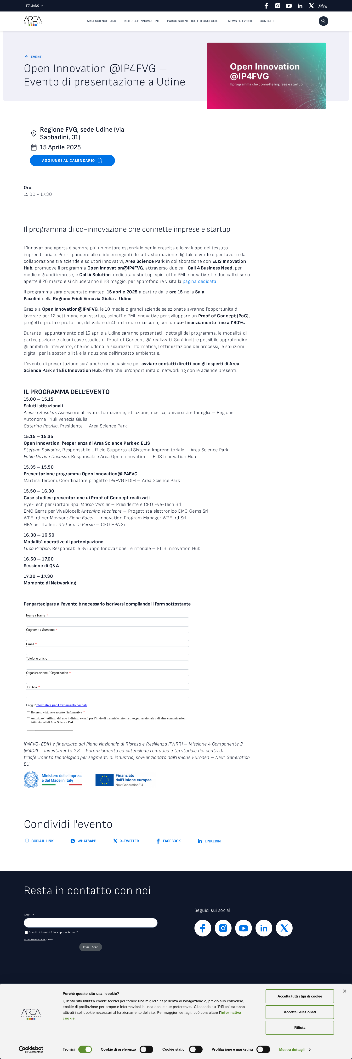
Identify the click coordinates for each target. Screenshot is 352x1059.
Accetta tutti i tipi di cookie (300, 996)
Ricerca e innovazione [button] (141, 21)
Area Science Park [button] (101, 21)
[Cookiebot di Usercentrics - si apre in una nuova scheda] (31, 1049)
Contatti (267, 21)
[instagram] (277, 6)
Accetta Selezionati (300, 1012)
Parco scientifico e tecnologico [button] (194, 21)
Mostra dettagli (292, 1050)
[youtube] (288, 6)
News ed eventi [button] (240, 21)
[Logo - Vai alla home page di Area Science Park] (33, 21)
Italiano (32, 6)
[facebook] (266, 6)
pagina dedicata (199, 281)
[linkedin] (300, 6)
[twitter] (311, 6)
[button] (323, 21)
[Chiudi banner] (344, 991)
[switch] (146, 1049)
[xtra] (322, 6)
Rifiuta (299, 1027)
